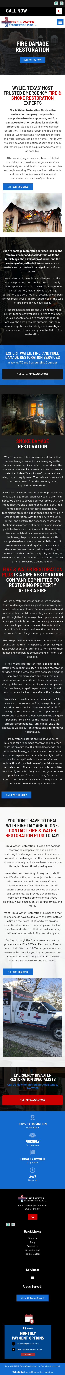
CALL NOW (16, 11)
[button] (60, 22)
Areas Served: (32, 1286)
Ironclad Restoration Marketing (38, 1372)
